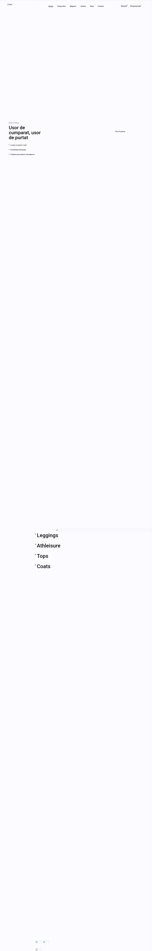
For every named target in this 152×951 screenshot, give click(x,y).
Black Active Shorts (116, 154)
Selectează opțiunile (77, 168)
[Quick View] (69, 168)
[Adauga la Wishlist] (73, 168)
